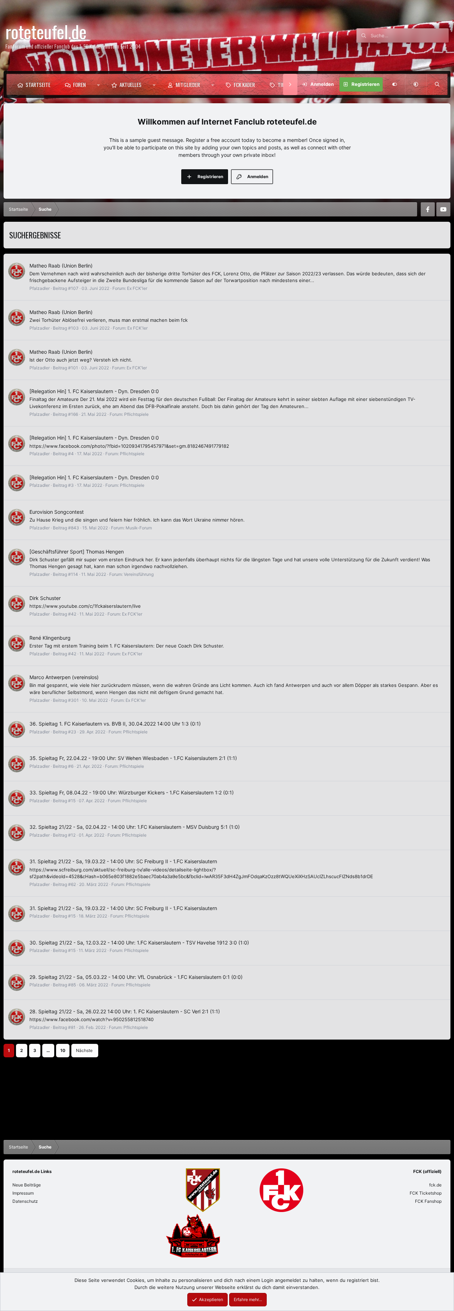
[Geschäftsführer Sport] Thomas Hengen (76, 552)
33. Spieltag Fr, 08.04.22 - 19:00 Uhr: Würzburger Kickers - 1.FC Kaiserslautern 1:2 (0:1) (131, 792)
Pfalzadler (39, 288)
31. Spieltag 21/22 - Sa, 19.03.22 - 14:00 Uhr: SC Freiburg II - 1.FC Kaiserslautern (123, 861)
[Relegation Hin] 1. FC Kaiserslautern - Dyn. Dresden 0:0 (94, 391)
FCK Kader (244, 84)
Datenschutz (25, 1201)
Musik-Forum (139, 527)
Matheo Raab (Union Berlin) (61, 266)
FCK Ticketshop (426, 1193)
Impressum (23, 1193)
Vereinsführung (139, 574)
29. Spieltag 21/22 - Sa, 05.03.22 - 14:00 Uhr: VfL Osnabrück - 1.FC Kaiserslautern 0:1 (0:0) (136, 977)
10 (62, 1050)
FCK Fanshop (428, 1201)
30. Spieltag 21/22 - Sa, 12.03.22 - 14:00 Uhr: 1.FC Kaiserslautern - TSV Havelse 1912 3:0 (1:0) (139, 943)
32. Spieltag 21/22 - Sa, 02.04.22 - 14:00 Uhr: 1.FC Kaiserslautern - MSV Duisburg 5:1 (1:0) (134, 827)
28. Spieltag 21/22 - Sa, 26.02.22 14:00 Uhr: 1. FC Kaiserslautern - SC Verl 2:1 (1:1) (124, 1011)
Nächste (84, 1050)
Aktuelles (131, 84)
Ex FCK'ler (137, 288)
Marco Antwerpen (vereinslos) (64, 677)
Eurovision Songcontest (56, 512)
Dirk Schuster (45, 598)
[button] (98, 84)
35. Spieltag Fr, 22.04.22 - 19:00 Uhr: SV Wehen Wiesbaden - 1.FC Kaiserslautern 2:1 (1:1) (133, 758)
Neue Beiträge (26, 1185)
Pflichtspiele (136, 414)
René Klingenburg (50, 638)
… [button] (48, 1050)
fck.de (435, 1185)
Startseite (38, 84)
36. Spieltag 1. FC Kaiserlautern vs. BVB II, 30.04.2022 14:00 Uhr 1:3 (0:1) (115, 724)
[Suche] (437, 84)
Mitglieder (188, 84)
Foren (79, 84)
